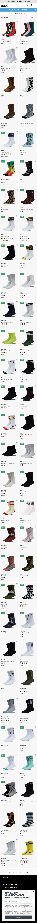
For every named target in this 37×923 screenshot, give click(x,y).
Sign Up (18, 917)
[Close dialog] (33, 891)
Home (12, 14)
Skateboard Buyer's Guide (10, 887)
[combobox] (7, 901)
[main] (18, 443)
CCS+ (4, 881)
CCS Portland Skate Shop (10, 884)
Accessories (18, 14)
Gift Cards (5, 878)
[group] (18, 1)
